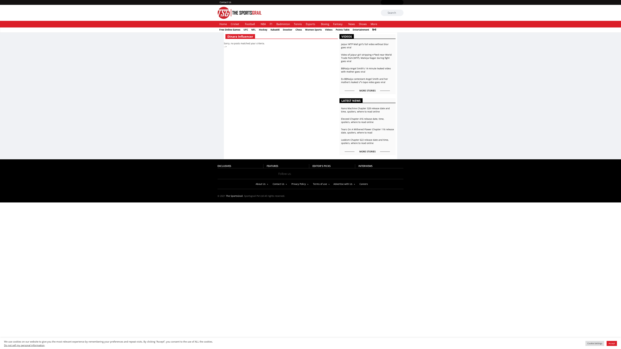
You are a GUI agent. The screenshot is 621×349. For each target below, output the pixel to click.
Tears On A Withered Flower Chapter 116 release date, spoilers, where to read (367, 131)
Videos (328, 29)
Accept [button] (612, 343)
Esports (310, 24)
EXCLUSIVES (224, 166)
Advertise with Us (342, 183)
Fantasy (338, 24)
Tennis (298, 24)
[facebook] (383, 2)
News (351, 24)
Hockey (263, 29)
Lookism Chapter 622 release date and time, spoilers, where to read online (365, 141)
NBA (263, 24)
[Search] (400, 13)
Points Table (342, 29)
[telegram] (339, 173)
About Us (260, 183)
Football (250, 24)
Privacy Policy (298, 183)
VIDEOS (346, 36)
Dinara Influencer (240, 36)
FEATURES (272, 166)
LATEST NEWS (351, 101)
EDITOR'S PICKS (321, 166)
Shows (363, 24)
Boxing (325, 24)
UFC (246, 29)
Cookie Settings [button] (594, 343)
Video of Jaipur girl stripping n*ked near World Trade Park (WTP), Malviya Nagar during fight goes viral (366, 58)
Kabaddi (275, 29)
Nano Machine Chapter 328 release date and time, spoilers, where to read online (365, 110)
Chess (298, 29)
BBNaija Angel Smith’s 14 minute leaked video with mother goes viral (366, 70)
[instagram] (392, 2)
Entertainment (361, 29)
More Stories (367, 90)
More (374, 24)
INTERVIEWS (365, 166)
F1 (271, 24)
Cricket (235, 24)
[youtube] (397, 2)
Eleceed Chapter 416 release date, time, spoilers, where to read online (362, 120)
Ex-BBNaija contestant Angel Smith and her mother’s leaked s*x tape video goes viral (364, 80)
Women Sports (313, 29)
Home (223, 24)
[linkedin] (401, 2)
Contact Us (225, 2)
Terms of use (319, 183)
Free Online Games (229, 29)
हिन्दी (374, 29)
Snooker (287, 29)
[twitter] (387, 2)
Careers (363, 183)
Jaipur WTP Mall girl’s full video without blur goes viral (365, 46)
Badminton (283, 24)
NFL (253, 29)
